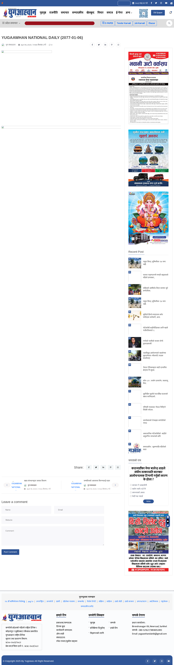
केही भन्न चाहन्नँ (137, 496)
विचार (100, 12)
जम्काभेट (81, 601)
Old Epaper (158, 12)
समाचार (65, 12)
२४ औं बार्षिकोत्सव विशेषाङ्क (15, 601)
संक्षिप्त (101, 601)
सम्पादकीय (77, 12)
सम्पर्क (113, 623)
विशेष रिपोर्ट (91, 601)
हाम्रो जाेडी (118, 601)
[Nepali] (126, 3)
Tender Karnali (124, 23)
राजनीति (53, 12)
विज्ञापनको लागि (97, 633)
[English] (121, 3)
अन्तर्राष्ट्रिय (40, 601)
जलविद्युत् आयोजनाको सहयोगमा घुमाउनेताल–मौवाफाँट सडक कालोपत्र (154, 355)
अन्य (128, 12)
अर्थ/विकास (153, 601)
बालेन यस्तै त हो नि (139, 489)
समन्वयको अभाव (138, 492)
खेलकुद (90, 12)
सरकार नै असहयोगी (139, 485)
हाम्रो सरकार (129, 601)
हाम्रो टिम (114, 628)
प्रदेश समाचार (11, 23)
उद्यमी (58, 601)
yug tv (30, 601)
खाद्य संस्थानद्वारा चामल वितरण (35, 481)
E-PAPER (109, 23)
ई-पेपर (119, 12)
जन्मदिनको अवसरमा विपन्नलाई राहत (97, 481)
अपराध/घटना (141, 601)
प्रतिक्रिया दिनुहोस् (97, 628)
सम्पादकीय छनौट (87, 606)
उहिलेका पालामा (69, 601)
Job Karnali (140, 23)
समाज (110, 12)
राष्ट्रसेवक (164, 601)
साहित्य (109, 601)
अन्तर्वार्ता (49, 601)
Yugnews (29, 661)
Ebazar (152, 23)
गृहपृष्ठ (43, 12)
